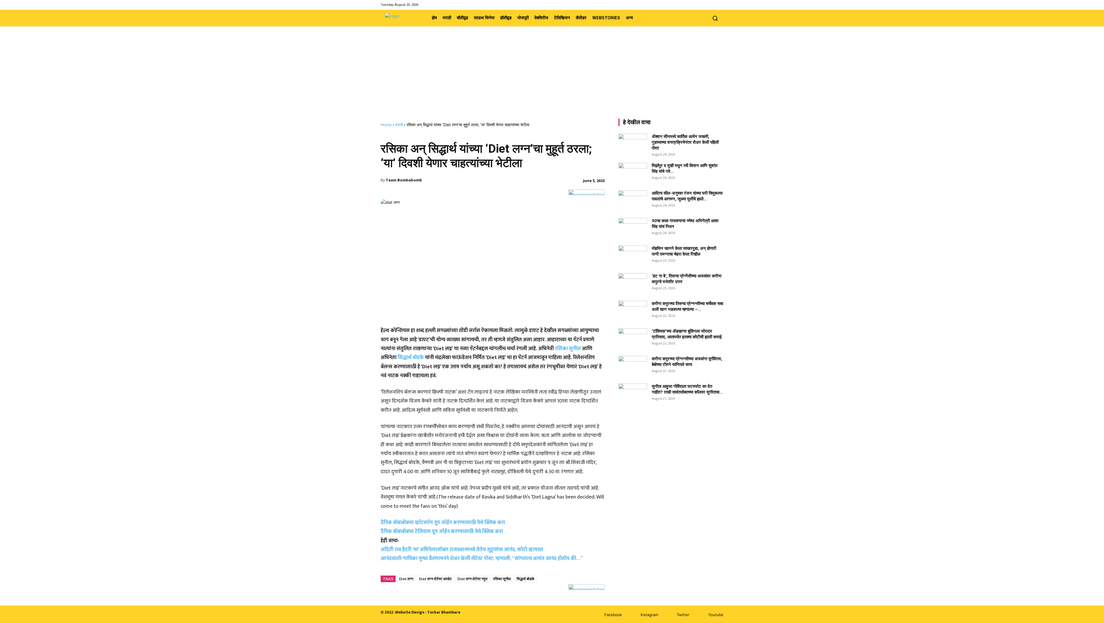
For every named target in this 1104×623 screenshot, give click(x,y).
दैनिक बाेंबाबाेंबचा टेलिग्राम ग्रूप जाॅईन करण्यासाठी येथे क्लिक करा (442, 531)
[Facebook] (698, 4)
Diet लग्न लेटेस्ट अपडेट (435, 578)
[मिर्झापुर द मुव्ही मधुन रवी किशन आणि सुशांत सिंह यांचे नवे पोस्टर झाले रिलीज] (632, 173)
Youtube (715, 614)
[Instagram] (705, 4)
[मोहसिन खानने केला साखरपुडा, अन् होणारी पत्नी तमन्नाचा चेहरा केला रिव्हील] (632, 256)
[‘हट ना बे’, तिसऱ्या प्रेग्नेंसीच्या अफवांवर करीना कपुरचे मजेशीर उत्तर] (632, 283)
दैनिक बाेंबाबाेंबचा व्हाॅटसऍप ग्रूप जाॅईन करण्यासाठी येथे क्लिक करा (443, 522)
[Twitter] (712, 4)
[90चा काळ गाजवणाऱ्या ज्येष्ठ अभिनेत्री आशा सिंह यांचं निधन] (632, 228)
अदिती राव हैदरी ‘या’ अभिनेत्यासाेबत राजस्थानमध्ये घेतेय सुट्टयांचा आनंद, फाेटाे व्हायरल (462, 549)
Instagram (649, 614)
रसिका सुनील (568, 348)
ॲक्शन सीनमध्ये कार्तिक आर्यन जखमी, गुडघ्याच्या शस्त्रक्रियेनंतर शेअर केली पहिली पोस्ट (685, 142)
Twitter (683, 614)
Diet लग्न (406, 578)
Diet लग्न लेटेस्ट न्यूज (472, 578)
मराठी (399, 124)
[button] (715, 18)
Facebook (613, 614)
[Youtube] (719, 4)
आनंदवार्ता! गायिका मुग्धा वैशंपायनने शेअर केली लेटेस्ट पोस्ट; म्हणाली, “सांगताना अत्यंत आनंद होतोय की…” (482, 558)
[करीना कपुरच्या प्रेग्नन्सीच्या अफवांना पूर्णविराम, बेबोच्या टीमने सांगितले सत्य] (632, 366)
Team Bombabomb (404, 180)
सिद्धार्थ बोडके (410, 357)
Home (386, 124)
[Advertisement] (552, 79)
